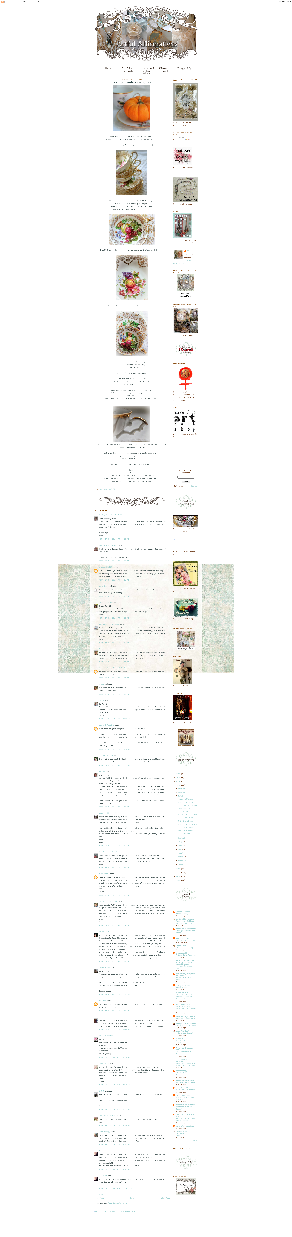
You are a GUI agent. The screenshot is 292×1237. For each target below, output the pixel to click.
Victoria (103, 1151)
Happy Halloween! (186, 799)
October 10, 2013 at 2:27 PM (115, 1109)
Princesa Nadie (183, 985)
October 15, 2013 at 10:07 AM (115, 1188)
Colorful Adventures (185, 1105)
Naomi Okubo (181, 987)
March (181, 857)
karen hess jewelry (108, 901)
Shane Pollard (105, 813)
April (181, 853)
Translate (193, 140)
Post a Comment (101, 1194)
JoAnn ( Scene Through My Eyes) (114, 668)
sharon (102, 1017)
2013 (178, 785)
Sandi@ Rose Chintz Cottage (112, 515)
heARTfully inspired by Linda (185, 975)
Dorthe (102, 772)
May (180, 849)
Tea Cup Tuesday (107, 490)
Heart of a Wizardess (186, 929)
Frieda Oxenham (106, 755)
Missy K (179, 1038)
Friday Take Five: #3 (186, 955)
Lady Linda (104, 1063)
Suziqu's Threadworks (186, 1024)
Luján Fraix (104, 968)
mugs (178, 1135)
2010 (178, 876)
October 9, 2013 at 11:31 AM (115, 995)
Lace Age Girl (182, 1031)
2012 (178, 869)
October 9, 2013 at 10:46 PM (115, 1030)
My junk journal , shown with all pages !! (186, 1008)
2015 (178, 778)
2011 (178, 873)
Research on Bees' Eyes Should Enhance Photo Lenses (185, 1119)
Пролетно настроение (185, 1082)
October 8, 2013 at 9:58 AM (114, 694)
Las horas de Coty (184, 948)
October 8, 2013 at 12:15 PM (115, 749)
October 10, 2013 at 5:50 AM (115, 1057)
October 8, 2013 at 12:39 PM (115, 765)
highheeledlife (106, 567)
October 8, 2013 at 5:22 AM (114, 561)
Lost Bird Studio (184, 1088)
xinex (101, 684)
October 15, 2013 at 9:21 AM (115, 1169)
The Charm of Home (107, 1116)
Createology (104, 1132)
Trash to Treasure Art (184, 1049)
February (182, 861)
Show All (195, 1141)
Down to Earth (182, 938)
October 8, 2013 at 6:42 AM (114, 596)
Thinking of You (185, 821)
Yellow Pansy (182, 914)
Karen (101, 700)
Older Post (165, 1198)
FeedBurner (193, 486)
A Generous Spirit (184, 1033)
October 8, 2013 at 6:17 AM (114, 580)
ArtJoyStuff (181, 953)
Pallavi (102, 1001)
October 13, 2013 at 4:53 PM (115, 1145)
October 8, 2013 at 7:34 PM (114, 925)
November (182, 792)
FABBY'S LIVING (106, 602)
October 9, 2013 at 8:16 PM (114, 1011)
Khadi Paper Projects (186, 1026)
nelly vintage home (185, 1081)
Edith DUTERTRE (106, 1036)
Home (132, 1198)
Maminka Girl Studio (185, 1016)
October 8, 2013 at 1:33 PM (114, 846)
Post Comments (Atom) (118, 1203)
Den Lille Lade (183, 1004)
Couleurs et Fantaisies (181, 1132)
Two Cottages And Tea (109, 852)
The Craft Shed (183, 1095)
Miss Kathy (104, 874)
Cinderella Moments (185, 919)
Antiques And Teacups (109, 624)
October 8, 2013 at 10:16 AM (115, 719)
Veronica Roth (105, 932)
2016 (178, 774)
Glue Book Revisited (185, 1090)
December (182, 789)
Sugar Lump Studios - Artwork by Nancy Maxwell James (186, 962)
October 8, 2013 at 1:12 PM (114, 807)
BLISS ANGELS (182, 993)
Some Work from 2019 (185, 1018)
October (182, 796)
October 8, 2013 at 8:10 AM (114, 618)
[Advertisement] (146, 1223)
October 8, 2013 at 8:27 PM (114, 961)
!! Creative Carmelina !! (182, 1060)
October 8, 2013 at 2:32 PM (114, 895)
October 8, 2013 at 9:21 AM (114, 678)
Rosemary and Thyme (108, 545)
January (182, 864)
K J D (101, 1091)
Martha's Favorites (185, 1126)
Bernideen (103, 586)
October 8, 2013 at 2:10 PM (114, 868)
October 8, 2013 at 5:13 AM (114, 539)
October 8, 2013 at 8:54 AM (114, 662)
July (180, 842)
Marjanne (103, 649)
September (183, 838)
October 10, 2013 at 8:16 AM (115, 1085)
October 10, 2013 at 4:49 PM (115, 1126)
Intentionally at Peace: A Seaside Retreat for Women (184, 997)
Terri (188, 251)
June (180, 846)
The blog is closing (185, 940)
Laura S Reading (106, 725)
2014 (178, 781)
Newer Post (99, 1198)
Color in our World (185, 1114)
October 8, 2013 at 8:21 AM (114, 643)
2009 (178, 880)
